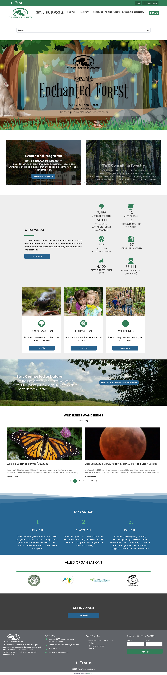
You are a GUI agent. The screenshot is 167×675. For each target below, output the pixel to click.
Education (83, 331)
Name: (129, 640)
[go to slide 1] (80, 182)
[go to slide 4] (86, 182)
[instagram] (16, 3)
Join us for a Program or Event (101, 640)
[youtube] (21, 3)
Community (125, 331)
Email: (148, 640)
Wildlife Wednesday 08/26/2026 (28, 464)
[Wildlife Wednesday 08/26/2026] (44, 443)
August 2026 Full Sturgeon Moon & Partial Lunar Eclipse (121, 464)
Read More (12, 476)
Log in (91, 649)
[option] (34, 580)
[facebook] (12, 3)
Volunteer (93, 643)
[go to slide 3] (84, 182)
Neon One (90, 673)
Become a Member (97, 646)
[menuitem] (39, 12)
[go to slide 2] (82, 182)
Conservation (41, 331)
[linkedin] (90, 663)
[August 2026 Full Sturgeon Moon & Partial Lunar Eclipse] (122, 443)
